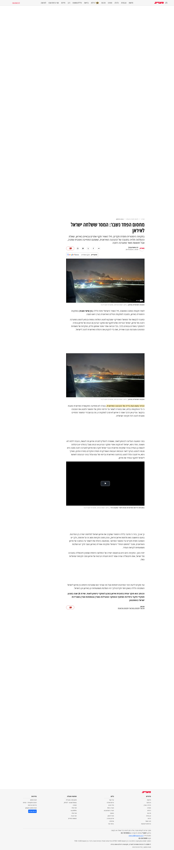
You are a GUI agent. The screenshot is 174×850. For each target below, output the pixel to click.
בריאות (86, 3)
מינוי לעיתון (111, 816)
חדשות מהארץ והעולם (132, 219)
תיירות (63, 3)
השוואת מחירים (72, 818)
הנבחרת (123, 3)
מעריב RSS (110, 808)
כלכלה (117, 3)
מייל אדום (111, 805)
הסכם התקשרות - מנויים (30, 802)
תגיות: (142, 607)
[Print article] (78, 248)
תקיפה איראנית (123, 608)
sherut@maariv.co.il (136, 835)
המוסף (112, 813)
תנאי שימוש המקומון (31, 808)
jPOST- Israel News (70, 802)
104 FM (74, 813)
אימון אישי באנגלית (71, 800)
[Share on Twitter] (88, 248)
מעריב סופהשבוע (109, 810)
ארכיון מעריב (110, 818)
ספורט (110, 3)
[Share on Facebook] (93, 248)
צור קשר (111, 800)
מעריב (142, 219)
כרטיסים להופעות (146, 824)
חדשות (131, 3)
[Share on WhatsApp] (83, 248)
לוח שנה (43, 3)
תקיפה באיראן (134, 608)
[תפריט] (166, 3)
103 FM (74, 808)
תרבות (103, 3)
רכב (69, 3)
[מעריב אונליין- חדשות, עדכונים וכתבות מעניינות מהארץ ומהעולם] (159, 3)
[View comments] (70, 248)
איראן (142, 608)
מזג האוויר (148, 821)
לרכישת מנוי (16, 3)
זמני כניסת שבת (54, 3)
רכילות (93, 2)
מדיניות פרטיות (32, 805)
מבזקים (149, 802)
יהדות (149, 818)
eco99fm (74, 810)
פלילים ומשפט (77, 3)
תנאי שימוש (33, 800)
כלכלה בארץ (147, 805)
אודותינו (111, 821)
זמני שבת (74, 816)
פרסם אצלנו (110, 802)
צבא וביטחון (120, 219)
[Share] (98, 248)
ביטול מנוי (111, 824)
